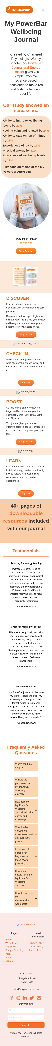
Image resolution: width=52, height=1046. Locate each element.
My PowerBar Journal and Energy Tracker (27, 67)
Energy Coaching (14, 950)
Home (8, 939)
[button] (26, 766)
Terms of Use (36, 950)
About (8, 957)
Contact (9, 961)
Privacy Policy (36, 943)
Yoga (7, 954)
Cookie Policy (36, 946)
